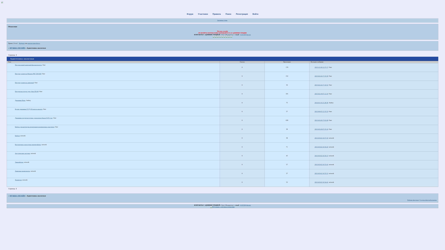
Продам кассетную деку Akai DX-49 (27, 91)
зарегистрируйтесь (34, 43)
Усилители (18, 180)
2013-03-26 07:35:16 (321, 129)
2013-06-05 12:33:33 (321, 111)
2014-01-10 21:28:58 (321, 103)
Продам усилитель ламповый (24, 83)
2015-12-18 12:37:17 (321, 67)
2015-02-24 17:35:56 (321, 76)
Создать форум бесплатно (428, 200)
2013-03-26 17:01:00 (321, 120)
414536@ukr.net (245, 35)
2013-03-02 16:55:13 (321, 173)
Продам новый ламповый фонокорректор (28, 65)
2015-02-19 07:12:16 (321, 94)
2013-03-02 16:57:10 (321, 138)
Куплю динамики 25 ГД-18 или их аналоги (28, 109)
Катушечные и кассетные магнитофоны (28, 144)
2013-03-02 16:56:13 (321, 156)
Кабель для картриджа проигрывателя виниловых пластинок (34, 127)
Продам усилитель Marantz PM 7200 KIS (28, 74)
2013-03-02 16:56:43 (321, 147)
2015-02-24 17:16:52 (321, 85)
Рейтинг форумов (413, 200)
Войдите (22, 43)
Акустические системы (22, 153)
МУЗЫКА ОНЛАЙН (17, 48)
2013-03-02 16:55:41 (321, 164)
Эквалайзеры (19, 162)
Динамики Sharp (20, 100)
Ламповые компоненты (22, 171)
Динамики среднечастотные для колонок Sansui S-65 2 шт (34, 118)
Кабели (17, 136)
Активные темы (222, 20)
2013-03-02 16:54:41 (321, 182)
